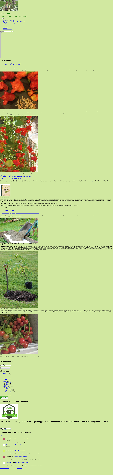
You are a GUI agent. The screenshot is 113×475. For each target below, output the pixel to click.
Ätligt (11, 66)
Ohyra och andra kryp (26, 66)
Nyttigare (7, 383)
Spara (6, 379)
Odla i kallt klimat (22, 213)
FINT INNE (14, 66)
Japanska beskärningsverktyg (10, 23)
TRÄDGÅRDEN (40, 66)
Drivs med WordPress (4, 468)
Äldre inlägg (2, 358)
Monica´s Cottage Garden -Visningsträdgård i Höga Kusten (14, 21)
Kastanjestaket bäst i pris (7, 29)
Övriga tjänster (5, 27)
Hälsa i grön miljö (15, 213)
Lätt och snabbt (8, 382)
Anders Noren (19, 468)
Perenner (6, 392)
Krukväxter (19, 66)
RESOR (4, 385)
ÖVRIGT (4, 380)
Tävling (4, 24)
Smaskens (7, 384)
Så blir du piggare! (8, 210)
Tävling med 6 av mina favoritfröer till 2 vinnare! (23, 438)
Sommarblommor (34, 66)
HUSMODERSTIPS (7, 378)
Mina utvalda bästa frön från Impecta (21, 444)
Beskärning (5, 25)
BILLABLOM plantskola (7, 22)
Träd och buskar (8, 394)
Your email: (2, 364)
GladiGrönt (5, 13)
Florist (4, 376)
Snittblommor (7, 375)
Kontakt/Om (5, 28)
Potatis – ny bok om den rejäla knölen (15, 176)
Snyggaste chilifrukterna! (10, 64)
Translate (9, 429)
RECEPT (14, 178)
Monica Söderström (5, 66)
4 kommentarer (36, 213)
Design (6, 388)
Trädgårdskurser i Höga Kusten (8, 20)
